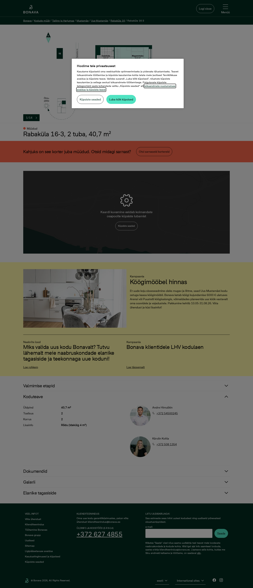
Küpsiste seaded (90, 99)
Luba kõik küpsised (121, 99)
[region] (128, 83)
